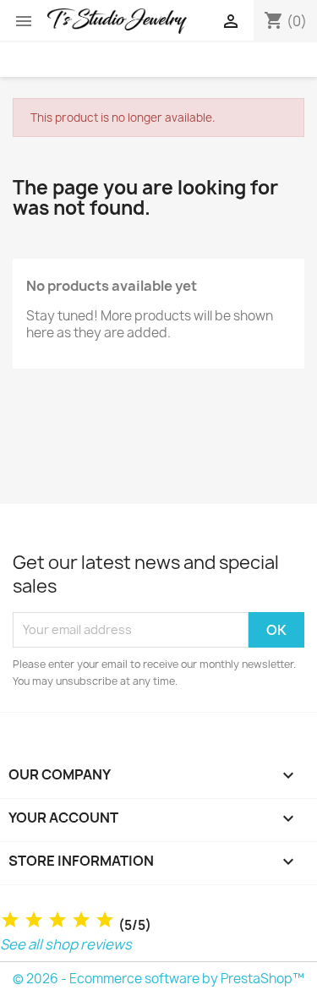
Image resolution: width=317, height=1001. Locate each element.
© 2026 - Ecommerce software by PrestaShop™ (158, 978)
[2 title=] (34, 920)
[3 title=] (57, 920)
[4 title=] (81, 920)
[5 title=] (105, 920)
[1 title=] (10, 920)
